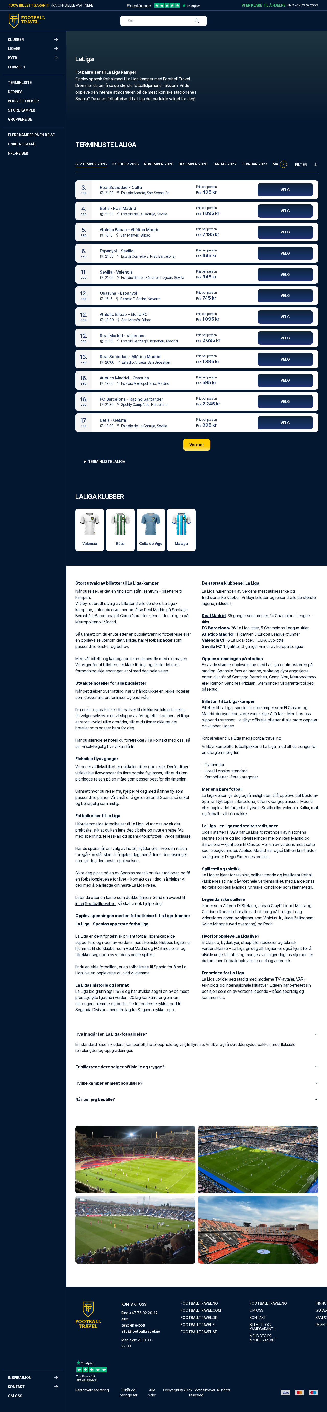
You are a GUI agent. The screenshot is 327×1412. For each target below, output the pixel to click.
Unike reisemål (22, 144)
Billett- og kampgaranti (262, 1327)
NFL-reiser (18, 153)
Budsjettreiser (23, 101)
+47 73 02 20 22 (143, 1313)
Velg (285, 190)
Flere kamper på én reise (31, 135)
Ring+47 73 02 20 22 (302, 5)
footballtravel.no (199, 1303)
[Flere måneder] (283, 164)
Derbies (15, 92)
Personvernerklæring (92, 1390)
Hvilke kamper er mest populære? (108, 1083)
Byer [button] (12, 58)
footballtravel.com (201, 1310)
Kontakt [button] (16, 1386)
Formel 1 (16, 67)
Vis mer (196, 444)
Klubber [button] (16, 39)
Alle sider (152, 1392)
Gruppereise (20, 119)
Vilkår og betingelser (128, 1392)
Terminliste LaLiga (106, 461)
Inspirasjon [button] (19, 1377)
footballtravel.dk (199, 1318)
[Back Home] (27, 21)
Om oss (15, 1396)
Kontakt (258, 1318)
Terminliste (20, 82)
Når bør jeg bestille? (95, 1099)
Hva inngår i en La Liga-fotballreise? (111, 1034)
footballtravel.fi (198, 1325)
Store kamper (21, 110)
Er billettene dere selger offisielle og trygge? (120, 1066)
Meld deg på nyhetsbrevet (263, 1338)
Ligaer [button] (14, 48)
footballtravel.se (199, 1332)
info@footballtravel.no (95, 903)
